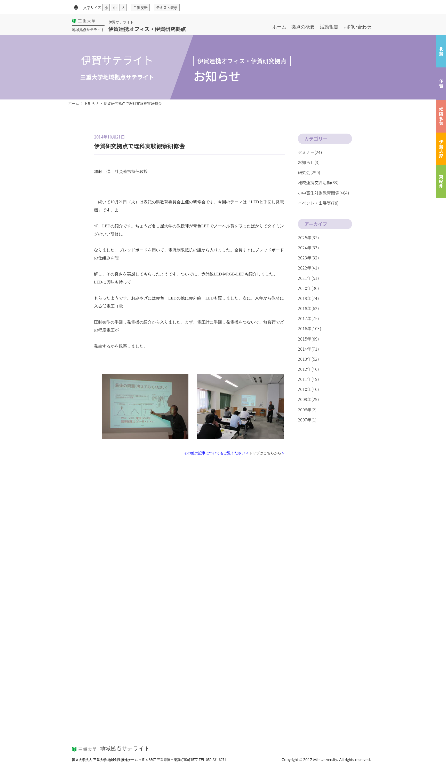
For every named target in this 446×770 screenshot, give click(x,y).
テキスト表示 (167, 8)
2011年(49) (308, 379)
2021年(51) (308, 278)
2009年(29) (308, 399)
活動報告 (329, 26)
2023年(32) (308, 258)
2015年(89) (308, 339)
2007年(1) (307, 420)
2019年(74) (308, 298)
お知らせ (91, 103)
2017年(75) (308, 318)
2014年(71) (308, 349)
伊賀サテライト (121, 22)
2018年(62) (308, 308)
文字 (92, 8)
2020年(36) (308, 288)
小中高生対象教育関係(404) (323, 193)
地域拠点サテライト (88, 30)
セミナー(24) (310, 152)
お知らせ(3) (309, 162)
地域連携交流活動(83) (318, 182)
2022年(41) (308, 268)
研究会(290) (309, 172)
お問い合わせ (357, 26)
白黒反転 (140, 8)
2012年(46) (308, 369)
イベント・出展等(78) (318, 203)
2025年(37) (308, 237)
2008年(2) (307, 409)
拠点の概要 (303, 26)
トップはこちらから (265, 453)
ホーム (279, 26)
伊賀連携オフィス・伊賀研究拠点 (147, 29)
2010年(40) (308, 389)
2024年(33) (308, 247)
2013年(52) (308, 359)
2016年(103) (309, 328)
